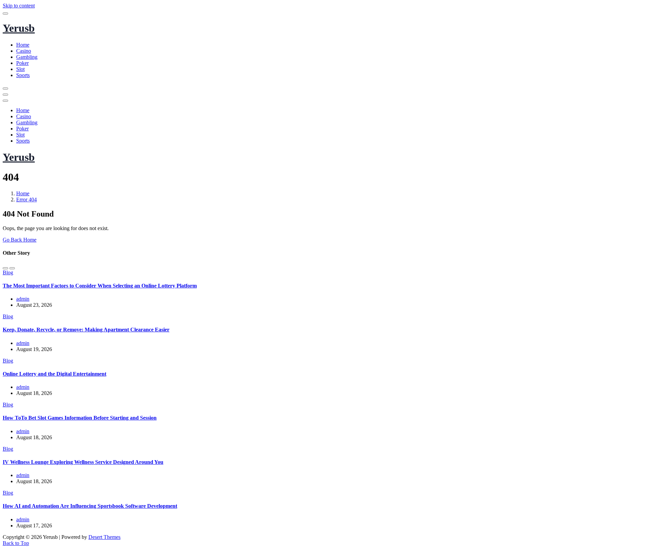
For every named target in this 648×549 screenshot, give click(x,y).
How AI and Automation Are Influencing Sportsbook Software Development (90, 506)
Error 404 (26, 199)
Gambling (26, 57)
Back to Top (16, 543)
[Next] (12, 268)
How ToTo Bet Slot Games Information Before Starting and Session (80, 418)
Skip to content (19, 5)
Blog (8, 272)
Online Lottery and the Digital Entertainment (54, 374)
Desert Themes (104, 537)
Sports (23, 75)
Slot (20, 69)
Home (22, 45)
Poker (22, 63)
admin (22, 299)
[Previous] (5, 268)
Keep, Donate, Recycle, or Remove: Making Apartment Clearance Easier (86, 329)
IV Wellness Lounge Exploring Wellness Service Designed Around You (83, 462)
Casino (23, 51)
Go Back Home (19, 240)
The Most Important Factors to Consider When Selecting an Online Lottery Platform (100, 286)
